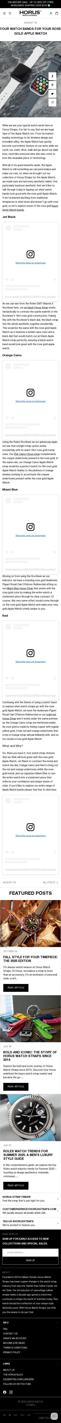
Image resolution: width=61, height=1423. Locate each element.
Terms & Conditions (15, 1348)
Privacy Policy (11, 1353)
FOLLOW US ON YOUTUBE (17, 1384)
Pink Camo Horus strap (27, 454)
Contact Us (10, 1334)
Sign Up (30, 1261)
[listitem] (52, 76)
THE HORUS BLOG (13, 1375)
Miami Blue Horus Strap (20, 589)
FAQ (5, 1329)
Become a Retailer (14, 1343)
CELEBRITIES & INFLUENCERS (18, 1380)
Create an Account (15, 1339)
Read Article (16, 988)
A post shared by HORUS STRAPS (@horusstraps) (30, 296)
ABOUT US (9, 1370)
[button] (10, 13)
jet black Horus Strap (36, 308)
